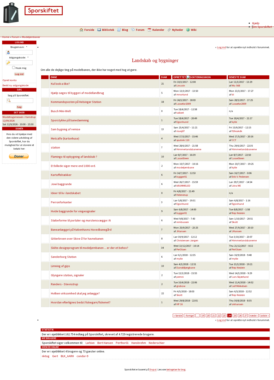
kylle (234, 121)
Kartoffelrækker (61, 175)
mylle (179, 258)
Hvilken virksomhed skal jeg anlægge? (75, 293)
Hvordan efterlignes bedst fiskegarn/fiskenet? (80, 302)
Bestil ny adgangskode (15, 85)
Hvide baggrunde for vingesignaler (73, 211)
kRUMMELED (183, 185)
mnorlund (182, 94)
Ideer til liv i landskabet (65, 193)
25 (235, 315)
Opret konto (10, 80)
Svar (164, 77)
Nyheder (177, 30)
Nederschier (157, 343)
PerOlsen (181, 249)
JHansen (181, 231)
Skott (235, 222)
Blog (125, 30)
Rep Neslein (238, 213)
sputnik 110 (182, 140)
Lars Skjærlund (240, 276)
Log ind (221, 47)
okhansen (237, 304)
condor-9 (82, 356)
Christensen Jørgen (187, 240)
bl (233, 94)
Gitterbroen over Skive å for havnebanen (77, 238)
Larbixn (90, 343)
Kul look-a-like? (60, 84)
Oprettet (179, 77)
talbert (180, 112)
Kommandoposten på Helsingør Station (76, 102)
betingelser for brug (176, 369)
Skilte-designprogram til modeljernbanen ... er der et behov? (89, 248)
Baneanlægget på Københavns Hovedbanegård (81, 230)
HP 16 (179, 304)
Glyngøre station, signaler (67, 275)
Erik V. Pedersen (240, 176)
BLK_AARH (67, 356)
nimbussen (182, 222)
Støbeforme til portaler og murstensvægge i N (81, 220)
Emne (54, 77)
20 (208, 315)
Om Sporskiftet (262, 27)
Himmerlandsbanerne (188, 149)
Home (5, 37)
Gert (55, 356)
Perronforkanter (61, 202)
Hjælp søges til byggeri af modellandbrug (77, 93)
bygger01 (181, 176)
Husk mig (20, 68)
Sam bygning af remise (65, 129)
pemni (180, 276)
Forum (140, 30)
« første (178, 315)
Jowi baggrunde (61, 184)
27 (245, 315)
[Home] (33, 22)
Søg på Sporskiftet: (18, 95)
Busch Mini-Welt (61, 111)
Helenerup (182, 194)
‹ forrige (189, 315)
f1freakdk (237, 131)
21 (213, 315)
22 (218, 315)
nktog (45, 356)
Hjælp (255, 23)
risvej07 (180, 131)
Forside (89, 30)
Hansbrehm (138, 343)
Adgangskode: (18, 57)
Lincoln (180, 85)
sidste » (265, 315)
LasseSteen (182, 158)
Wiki (194, 30)
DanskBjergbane (185, 267)
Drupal (152, 369)
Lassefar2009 (183, 103)
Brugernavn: (18, 47)
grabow (180, 286)
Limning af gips (60, 266)
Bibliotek (108, 30)
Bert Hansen (105, 343)
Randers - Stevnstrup (64, 284)
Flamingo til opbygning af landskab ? (74, 157)
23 (224, 315)
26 (240, 315)
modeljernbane (185, 167)
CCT (234, 140)
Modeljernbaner (31, 37)
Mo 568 (236, 85)
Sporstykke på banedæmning (70, 120)
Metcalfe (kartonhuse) (65, 138)
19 (202, 315)
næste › (254, 315)
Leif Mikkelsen (239, 286)
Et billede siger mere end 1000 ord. (73, 166)
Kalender (158, 30)
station (55, 147)
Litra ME (236, 185)
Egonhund (182, 121)
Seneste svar (237, 77)
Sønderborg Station (63, 257)
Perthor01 (122, 343)
